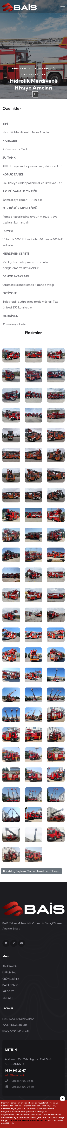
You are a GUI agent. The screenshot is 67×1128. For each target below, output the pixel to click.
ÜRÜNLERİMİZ (42, 68)
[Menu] (62, 8)
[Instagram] (13, 943)
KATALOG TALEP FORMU (18, 1018)
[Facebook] (5, 943)
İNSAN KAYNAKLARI (14, 1025)
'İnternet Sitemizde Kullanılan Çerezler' (28, 1120)
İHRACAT (8, 991)
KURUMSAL (9, 972)
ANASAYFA (19, 68)
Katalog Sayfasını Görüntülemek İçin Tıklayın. (32, 871)
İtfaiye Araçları (34, 74)
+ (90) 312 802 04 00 (21, 1081)
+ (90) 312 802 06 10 (21, 1087)
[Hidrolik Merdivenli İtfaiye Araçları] (11, 355)
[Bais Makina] (19, 7)
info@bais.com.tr (15, 1075)
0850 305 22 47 (15, 1070)
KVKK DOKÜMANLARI (15, 1031)
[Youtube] (21, 943)
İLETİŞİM (7, 997)
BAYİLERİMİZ (10, 985)
